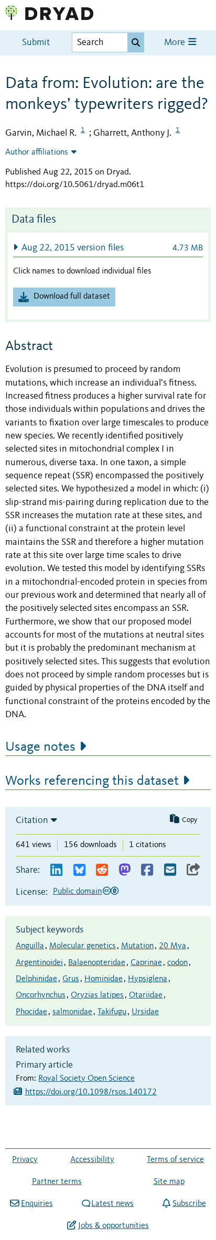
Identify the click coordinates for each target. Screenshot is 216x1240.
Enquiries (36, 1204)
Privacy (25, 1160)
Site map (169, 1182)
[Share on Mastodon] (124, 870)
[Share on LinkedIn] (56, 870)
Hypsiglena (147, 979)
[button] (108, 247)
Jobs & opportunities (113, 1226)
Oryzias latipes (97, 995)
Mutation (137, 946)
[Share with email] (170, 870)
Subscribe (189, 1204)
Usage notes (40, 747)
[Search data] (135, 42)
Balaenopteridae (96, 963)
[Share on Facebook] (147, 870)
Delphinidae (36, 979)
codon (177, 963)
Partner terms (57, 1182)
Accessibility (92, 1160)
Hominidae (103, 979)
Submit (36, 42)
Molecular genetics (82, 946)
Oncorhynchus (41, 995)
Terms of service (175, 1160)
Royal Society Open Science (86, 1078)
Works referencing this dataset (92, 781)
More (175, 42)
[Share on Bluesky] (79, 870)
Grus (70, 979)
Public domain (77, 891)
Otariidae (146, 995)
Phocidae (31, 1012)
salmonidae (72, 1012)
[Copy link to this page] (193, 870)
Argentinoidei (39, 963)
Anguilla (30, 946)
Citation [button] (32, 820)
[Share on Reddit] (102, 870)
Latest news (112, 1204)
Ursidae (145, 1012)
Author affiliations (36, 152)
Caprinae (146, 963)
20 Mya (172, 946)
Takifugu (112, 1012)
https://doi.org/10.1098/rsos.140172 (91, 1092)
